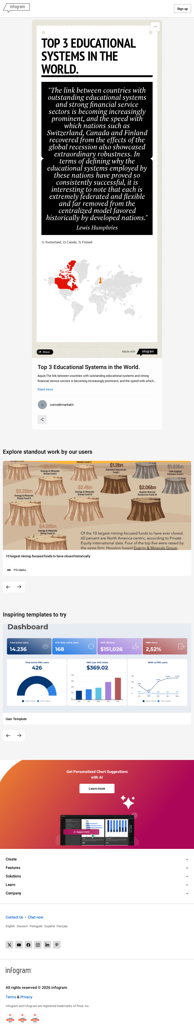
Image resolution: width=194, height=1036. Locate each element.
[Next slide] (19, 587)
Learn (10, 884)
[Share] (42, 419)
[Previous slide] (8, 587)
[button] (67, 282)
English (10, 926)
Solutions (13, 876)
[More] (155, 26)
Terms (11, 997)
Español (49, 926)
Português (36, 926)
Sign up (182, 9)
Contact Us (14, 917)
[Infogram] (16, 8)
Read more (45, 389)
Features (13, 867)
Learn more (97, 788)
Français (62, 926)
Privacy (26, 997)
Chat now (35, 917)
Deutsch (22, 926)
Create (11, 859)
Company (13, 893)
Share (46, 352)
